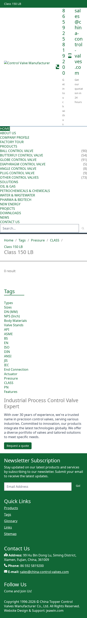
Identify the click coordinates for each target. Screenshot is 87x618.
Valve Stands (13, 325)
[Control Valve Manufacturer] (28, 67)
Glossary (10, 521)
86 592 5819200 (63, 41)
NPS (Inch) (12, 316)
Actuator (10, 374)
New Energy (10, 204)
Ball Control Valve (16, 151)
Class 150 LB (13, 246)
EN (6, 343)
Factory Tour (12, 142)
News (4, 217)
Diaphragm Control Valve (23, 164)
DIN (7, 351)
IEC (6, 365)
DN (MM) (11, 312)
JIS (6, 360)
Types (8, 303)
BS (6, 338)
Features (10, 391)
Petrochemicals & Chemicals (25, 191)
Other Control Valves (19, 177)
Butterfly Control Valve (21, 155)
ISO (7, 347)
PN (6, 387)
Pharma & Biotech (15, 199)
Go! (78, 486)
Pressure (38, 240)
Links (8, 527)
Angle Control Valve (18, 168)
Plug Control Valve (17, 173)
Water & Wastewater (17, 195)
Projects (7, 208)
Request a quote (18, 446)
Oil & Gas (8, 186)
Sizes (8, 307)
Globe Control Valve (18, 159)
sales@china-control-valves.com (79, 41)
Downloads (10, 213)
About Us (8, 133)
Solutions (9, 182)
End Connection (16, 369)
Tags (22, 240)
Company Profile (14, 137)
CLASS (54, 240)
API (6, 329)
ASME (8, 334)
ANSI (7, 356)
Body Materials (15, 320)
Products (8, 146)
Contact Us (10, 222)
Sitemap (10, 534)
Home (5, 128)
